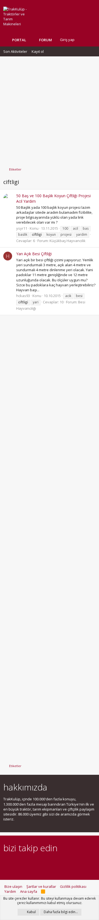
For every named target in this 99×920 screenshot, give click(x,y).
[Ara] (91, 39)
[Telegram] (45, 863)
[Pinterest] (35, 863)
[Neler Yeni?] (82, 39)
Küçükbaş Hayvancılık (68, 240)
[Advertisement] (49, 109)
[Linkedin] (26, 863)
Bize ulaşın (13, 886)
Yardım (10, 891)
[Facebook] (6, 863)
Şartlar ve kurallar (41, 886)
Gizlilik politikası (73, 886)
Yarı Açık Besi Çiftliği (34, 253)
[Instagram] (16, 863)
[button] (56, 39)
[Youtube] (64, 863)
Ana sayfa (28, 891)
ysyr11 (21, 228)
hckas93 (23, 295)
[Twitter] (54, 863)
